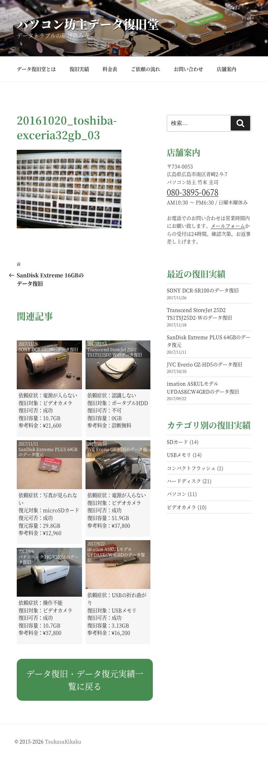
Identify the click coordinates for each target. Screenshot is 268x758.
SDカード (177, 441)
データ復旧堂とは (36, 68)
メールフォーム (228, 225)
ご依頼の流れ (145, 68)
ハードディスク (184, 480)
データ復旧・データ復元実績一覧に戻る (84, 679)
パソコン (176, 493)
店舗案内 (226, 68)
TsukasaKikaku (63, 741)
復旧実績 (79, 68)
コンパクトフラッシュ (191, 467)
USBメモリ (179, 454)
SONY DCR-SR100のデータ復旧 (203, 290)
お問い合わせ (188, 68)
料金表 (110, 68)
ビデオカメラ (181, 506)
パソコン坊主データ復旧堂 (88, 23)
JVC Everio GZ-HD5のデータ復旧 (204, 364)
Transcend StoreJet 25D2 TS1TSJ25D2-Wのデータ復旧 (199, 313)
